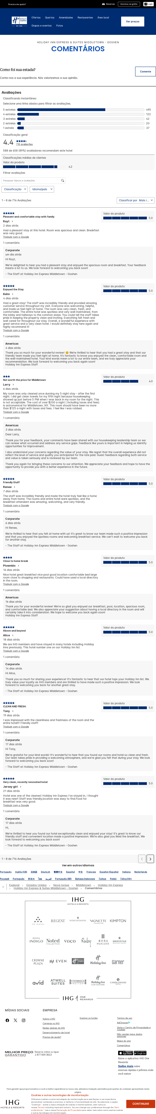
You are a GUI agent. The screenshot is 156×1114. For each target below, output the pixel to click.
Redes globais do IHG (54, 1028)
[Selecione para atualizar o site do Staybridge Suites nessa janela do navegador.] (78, 981)
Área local (103, 17)
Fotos (59, 25)
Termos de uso (124, 1018)
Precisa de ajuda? (17, 4)
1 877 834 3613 (43, 1054)
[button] (148, 4)
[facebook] (8, 1020)
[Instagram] (24, 1020)
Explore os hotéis (89, 1018)
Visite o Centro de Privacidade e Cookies (134, 1028)
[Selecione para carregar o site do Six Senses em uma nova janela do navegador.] (38, 920)
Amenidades (66, 17)
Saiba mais (125, 1066)
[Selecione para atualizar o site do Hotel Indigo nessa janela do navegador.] (36, 940)
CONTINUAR (141, 1103)
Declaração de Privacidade (69, 1110)
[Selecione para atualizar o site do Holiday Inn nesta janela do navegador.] (98, 961)
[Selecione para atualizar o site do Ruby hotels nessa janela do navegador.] (86, 940)
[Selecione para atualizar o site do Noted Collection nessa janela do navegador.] (53, 940)
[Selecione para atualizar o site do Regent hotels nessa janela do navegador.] (58, 920)
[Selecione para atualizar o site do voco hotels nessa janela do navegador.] (69, 940)
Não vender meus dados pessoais (129, 1035)
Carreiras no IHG (51, 1023)
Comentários (123, 1045)
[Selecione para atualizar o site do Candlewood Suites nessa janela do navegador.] (118, 981)
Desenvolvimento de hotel (56, 1032)
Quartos (49, 17)
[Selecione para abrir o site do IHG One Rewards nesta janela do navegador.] (78, 998)
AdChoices (122, 1022)
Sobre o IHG (49, 1019)
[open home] (4, 887)
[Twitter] (15, 1020)
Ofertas (36, 17)
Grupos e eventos (42, 25)
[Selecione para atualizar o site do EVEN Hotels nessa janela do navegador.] (58, 961)
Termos (41, 1107)
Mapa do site (124, 1041)
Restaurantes (85, 17)
